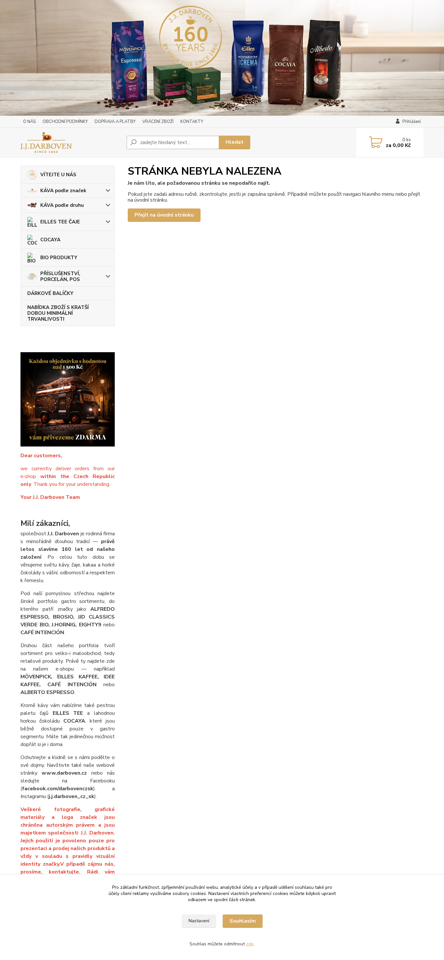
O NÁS (29, 122)
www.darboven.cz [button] (64, 773)
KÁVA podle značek (63, 190)
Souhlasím (242, 921)
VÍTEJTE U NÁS (58, 174)
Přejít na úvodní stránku (164, 215)
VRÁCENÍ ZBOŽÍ (158, 122)
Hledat (234, 142)
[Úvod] (70, 142)
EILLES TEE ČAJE (60, 222)
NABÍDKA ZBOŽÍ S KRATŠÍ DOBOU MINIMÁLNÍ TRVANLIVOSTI (58, 313)
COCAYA (50, 239)
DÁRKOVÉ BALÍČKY (50, 293)
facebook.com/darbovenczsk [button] (57, 788)
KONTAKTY (191, 122)
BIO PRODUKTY (58, 257)
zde (250, 944)
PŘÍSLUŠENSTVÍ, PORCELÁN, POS (60, 276)
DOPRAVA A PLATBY (115, 122)
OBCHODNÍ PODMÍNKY (65, 122)
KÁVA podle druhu (62, 205)
